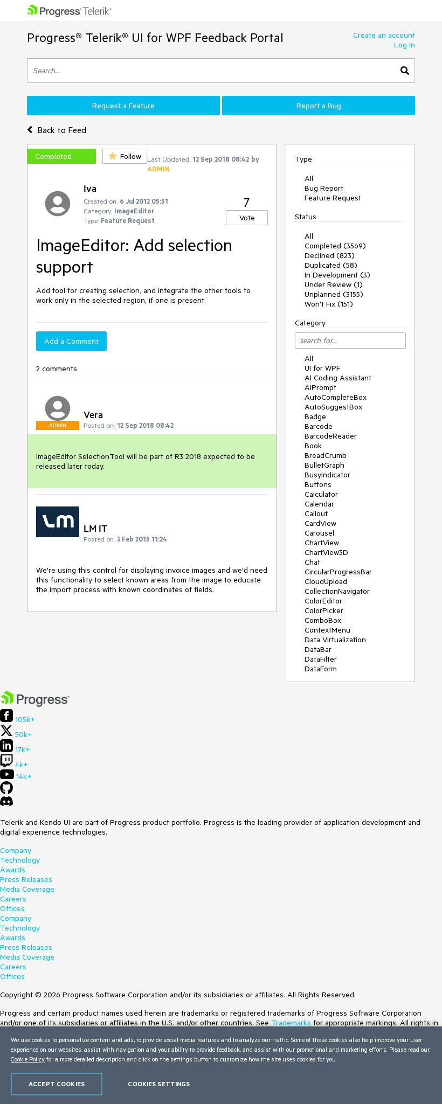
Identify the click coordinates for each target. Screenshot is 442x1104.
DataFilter (321, 659)
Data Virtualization (335, 639)
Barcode (319, 426)
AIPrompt (320, 387)
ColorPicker (324, 610)
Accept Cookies (57, 1084)
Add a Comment (71, 341)
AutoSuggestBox (333, 407)
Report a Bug (318, 105)
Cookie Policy (28, 1059)
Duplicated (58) (331, 265)
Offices (12, 908)
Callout (316, 513)
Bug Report (324, 188)
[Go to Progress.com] (35, 704)
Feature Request (333, 198)
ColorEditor (323, 601)
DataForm (321, 668)
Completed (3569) (335, 246)
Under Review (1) (334, 284)
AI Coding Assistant (338, 378)
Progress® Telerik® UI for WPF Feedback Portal (155, 37)
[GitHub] (6, 791)
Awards (12, 869)
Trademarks (291, 1022)
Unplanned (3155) (334, 294)
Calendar (319, 504)
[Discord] (6, 804)
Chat (312, 562)
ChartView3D (326, 552)
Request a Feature (123, 105)
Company (15, 850)
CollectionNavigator (337, 591)
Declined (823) (330, 255)
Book (313, 445)
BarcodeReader (331, 436)
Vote (247, 218)
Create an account (384, 35)
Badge (315, 416)
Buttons (318, 484)
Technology (20, 860)
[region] (221, 1065)
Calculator (321, 494)
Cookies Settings (159, 1084)
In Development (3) (337, 275)
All (309, 178)
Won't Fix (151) (329, 304)
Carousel (319, 533)
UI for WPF (322, 368)
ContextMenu (327, 630)
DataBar (318, 649)
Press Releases (26, 879)
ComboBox (323, 620)
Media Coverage (27, 889)
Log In (404, 45)
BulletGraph (324, 465)
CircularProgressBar (338, 572)
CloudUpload (326, 581)
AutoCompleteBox (336, 397)
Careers (13, 899)
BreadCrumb (326, 455)
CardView (320, 523)
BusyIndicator (327, 475)
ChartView (322, 542)
